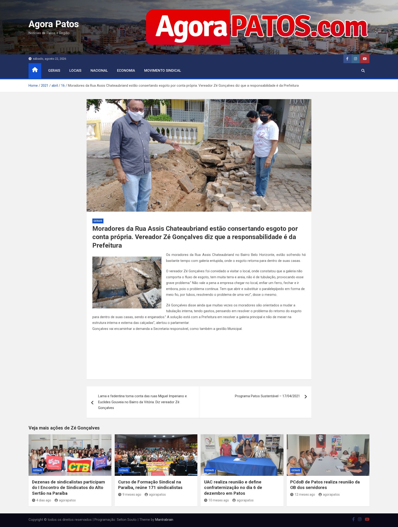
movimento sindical (162, 70)
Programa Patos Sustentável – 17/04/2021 (267, 396)
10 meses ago (218, 500)
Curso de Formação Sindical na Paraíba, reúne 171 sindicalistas (150, 484)
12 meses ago (305, 494)
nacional (99, 70)
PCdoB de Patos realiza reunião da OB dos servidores (325, 484)
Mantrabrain (164, 520)
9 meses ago (132, 494)
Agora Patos (54, 24)
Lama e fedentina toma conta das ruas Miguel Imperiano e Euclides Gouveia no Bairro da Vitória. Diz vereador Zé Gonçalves (142, 402)
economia (126, 70)
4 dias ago (43, 500)
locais (75, 70)
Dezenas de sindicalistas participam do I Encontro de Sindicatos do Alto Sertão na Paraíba (68, 487)
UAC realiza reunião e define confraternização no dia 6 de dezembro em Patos (233, 487)
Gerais (54, 70)
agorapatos (67, 500)
